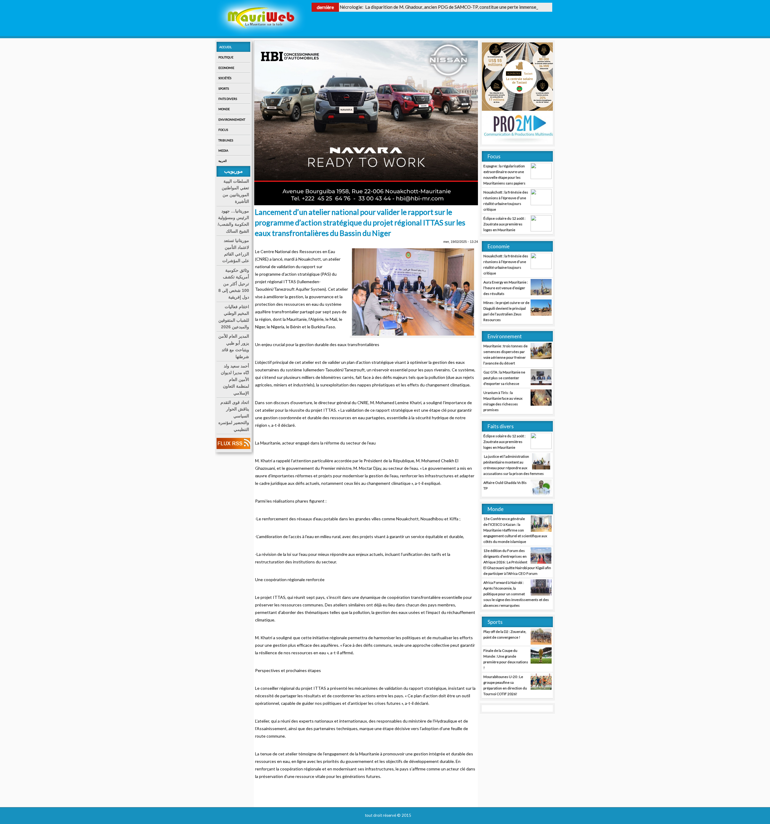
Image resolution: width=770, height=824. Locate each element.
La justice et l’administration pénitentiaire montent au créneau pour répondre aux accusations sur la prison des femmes (513, 465)
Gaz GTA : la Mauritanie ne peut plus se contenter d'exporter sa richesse (504, 378)
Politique (225, 57)
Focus (223, 130)
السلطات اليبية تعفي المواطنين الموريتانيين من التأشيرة (235, 191)
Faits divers (227, 99)
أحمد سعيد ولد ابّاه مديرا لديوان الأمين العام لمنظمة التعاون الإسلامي (235, 379)
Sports (223, 88)
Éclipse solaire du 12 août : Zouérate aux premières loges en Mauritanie (504, 224)
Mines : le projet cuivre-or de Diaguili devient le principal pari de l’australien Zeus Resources (506, 311)
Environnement (231, 119)
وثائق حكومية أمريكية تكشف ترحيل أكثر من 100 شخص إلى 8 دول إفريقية (233, 284)
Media (223, 150)
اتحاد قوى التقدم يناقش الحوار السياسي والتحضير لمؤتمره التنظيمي (233, 416)
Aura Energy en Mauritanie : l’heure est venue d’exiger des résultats (505, 288)
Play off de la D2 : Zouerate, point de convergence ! (504, 634)
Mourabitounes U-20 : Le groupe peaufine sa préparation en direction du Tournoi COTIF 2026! (505, 685)
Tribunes (225, 140)
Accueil (225, 47)
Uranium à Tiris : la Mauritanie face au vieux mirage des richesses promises (502, 401)
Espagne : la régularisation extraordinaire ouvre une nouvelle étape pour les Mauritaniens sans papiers (504, 174)
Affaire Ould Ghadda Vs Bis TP (505, 485)
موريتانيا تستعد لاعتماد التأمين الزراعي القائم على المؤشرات (235, 250)
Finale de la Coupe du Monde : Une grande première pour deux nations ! (505, 659)
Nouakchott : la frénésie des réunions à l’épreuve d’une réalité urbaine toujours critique (505, 201)
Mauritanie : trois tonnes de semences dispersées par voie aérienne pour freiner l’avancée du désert (505, 354)
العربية (222, 161)
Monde (224, 109)
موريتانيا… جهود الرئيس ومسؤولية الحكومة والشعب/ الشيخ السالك (233, 221)
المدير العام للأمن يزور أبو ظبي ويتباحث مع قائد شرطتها (233, 346)
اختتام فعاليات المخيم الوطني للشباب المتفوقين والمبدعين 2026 (233, 316)
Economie (226, 68)
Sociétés (224, 78)
